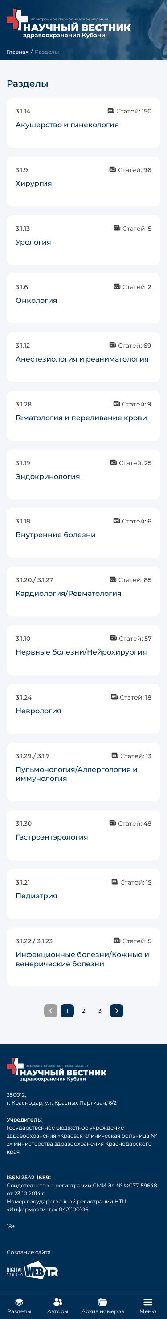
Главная (18, 51)
